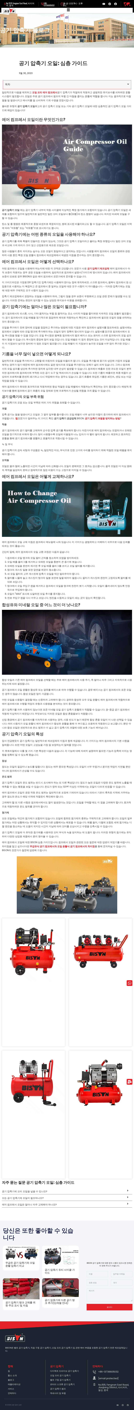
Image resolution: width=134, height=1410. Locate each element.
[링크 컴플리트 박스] (21, 1258)
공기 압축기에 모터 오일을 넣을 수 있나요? (24, 1191)
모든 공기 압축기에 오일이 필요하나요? (23, 1198)
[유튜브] (103, 4)
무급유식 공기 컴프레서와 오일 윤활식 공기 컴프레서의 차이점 (62, 846)
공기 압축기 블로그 (125, 39)
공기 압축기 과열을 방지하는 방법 (102, 418)
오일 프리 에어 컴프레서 (44, 92)
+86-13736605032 (49, 4)
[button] (68, 10)
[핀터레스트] (109, 4)
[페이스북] (115, 4)
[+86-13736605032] (94, 1372)
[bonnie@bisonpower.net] (94, 1378)
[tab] (67, 1191)
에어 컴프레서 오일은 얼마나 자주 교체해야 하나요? (29, 1204)
